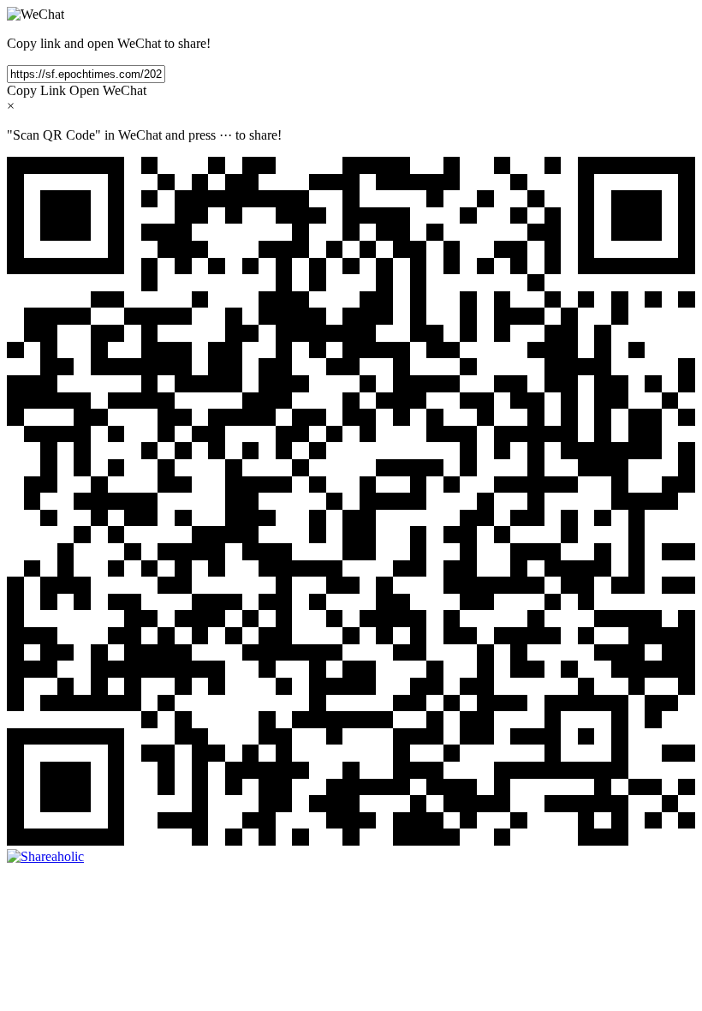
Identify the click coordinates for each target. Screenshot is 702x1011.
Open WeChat (107, 90)
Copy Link (36, 90)
